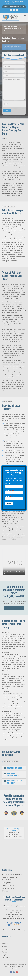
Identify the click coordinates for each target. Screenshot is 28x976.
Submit (9, 503)
